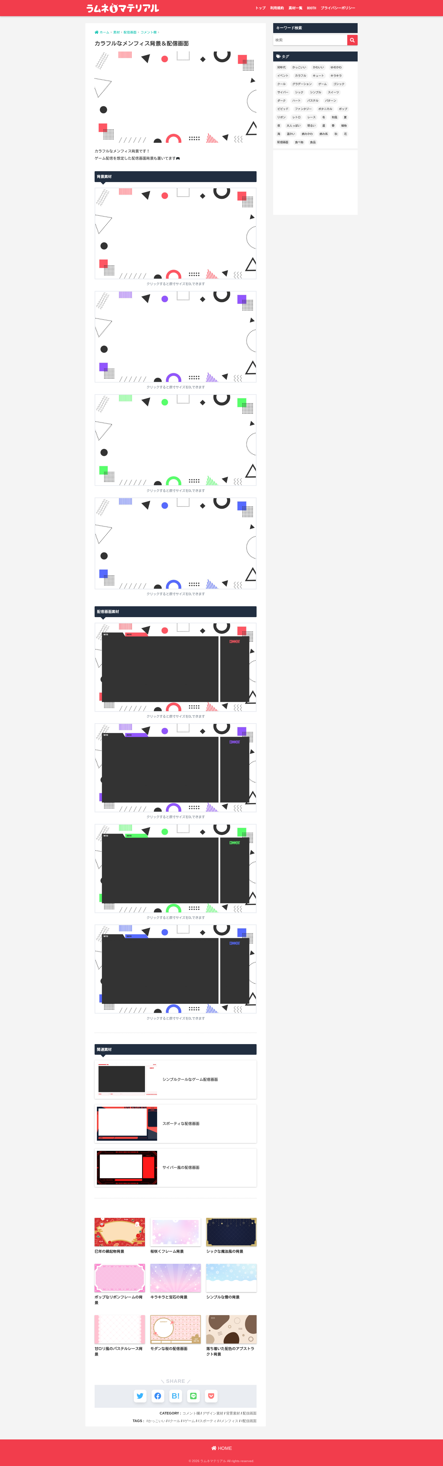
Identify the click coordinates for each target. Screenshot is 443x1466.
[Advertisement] (315, 182)
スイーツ (333, 92)
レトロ (296, 117)
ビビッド (282, 108)
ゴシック (338, 83)
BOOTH (311, 8)
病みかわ (307, 133)
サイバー (282, 92)
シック (299, 92)
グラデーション (302, 83)
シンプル (315, 92)
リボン (281, 117)
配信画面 (250, 1413)
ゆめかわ (336, 67)
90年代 (281, 67)
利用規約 (277, 8)
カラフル (300, 75)
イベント (282, 75)
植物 (344, 125)
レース (311, 117)
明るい (311, 125)
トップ (260, 8)
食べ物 (299, 142)
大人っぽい (294, 125)
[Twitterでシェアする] (140, 1396)
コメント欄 (191, 1413)
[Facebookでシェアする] (158, 1396)
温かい (291, 133)
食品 (313, 142)
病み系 (324, 133)
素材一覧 (295, 8)
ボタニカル (325, 108)
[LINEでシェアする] (193, 1396)
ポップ (343, 108)
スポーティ (208, 1421)
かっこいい (156, 1421)
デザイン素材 (213, 1413)
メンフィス (229, 1421)
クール (175, 1421)
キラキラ (336, 75)
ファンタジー (303, 108)
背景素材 (233, 1413)
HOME (224, 1448)
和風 (334, 117)
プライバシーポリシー (338, 8)
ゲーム (190, 1421)
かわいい (318, 67)
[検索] (352, 40)
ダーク (281, 100)
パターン (330, 100)
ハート (296, 100)
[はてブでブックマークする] (175, 1396)
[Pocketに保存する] (211, 1396)
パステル (312, 100)
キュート (318, 75)
